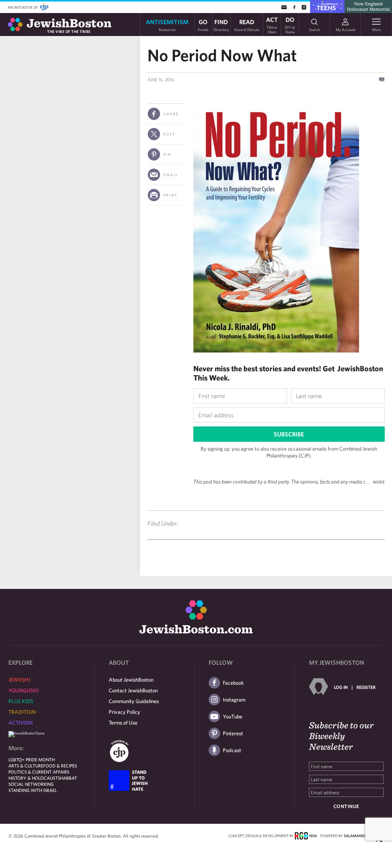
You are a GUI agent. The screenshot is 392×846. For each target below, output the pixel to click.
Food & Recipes (60, 765)
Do (290, 24)
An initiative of (23, 7)
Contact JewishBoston (133, 690)
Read (246, 24)
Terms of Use (123, 723)
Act (272, 24)
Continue (346, 806)
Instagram (234, 700)
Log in (341, 687)
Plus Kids (20, 701)
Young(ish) (23, 690)
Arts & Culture (25, 765)
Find (221, 24)
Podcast (232, 750)
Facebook (233, 683)
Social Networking (31, 784)
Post (169, 134)
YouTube (232, 716)
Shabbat (67, 777)
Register (366, 687)
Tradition (22, 712)
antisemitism (167, 24)
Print (170, 195)
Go (203, 24)
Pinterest (233, 733)
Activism (20, 723)
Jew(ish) (19, 680)
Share (171, 113)
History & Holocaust (33, 777)
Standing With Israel (32, 790)
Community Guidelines (134, 701)
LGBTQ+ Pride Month (31, 759)
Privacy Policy (124, 712)
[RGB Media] (306, 835)
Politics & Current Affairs (38, 771)
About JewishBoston (131, 680)
